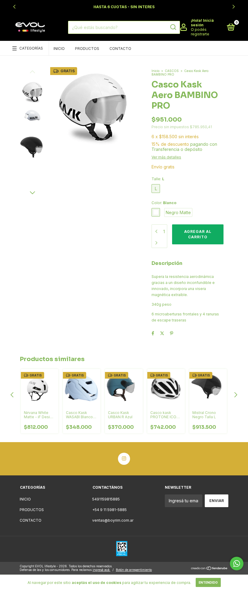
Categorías (31, 48)
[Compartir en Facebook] (153, 333)
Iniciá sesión (202, 22)
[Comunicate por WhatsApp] (236, 563)
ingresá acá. (101, 570)
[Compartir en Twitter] (162, 333)
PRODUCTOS (87, 48)
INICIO (59, 48)
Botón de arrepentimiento (134, 570)
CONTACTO (120, 48)
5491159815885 (106, 499)
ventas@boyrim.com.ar (112, 520)
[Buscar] (173, 27)
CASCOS (172, 71)
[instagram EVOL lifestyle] (124, 459)
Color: (164, 202)
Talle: (158, 179)
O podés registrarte (200, 31)
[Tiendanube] (209, 568)
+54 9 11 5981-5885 (109, 509)
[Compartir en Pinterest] (171, 333)
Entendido (208, 582)
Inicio (155, 71)
